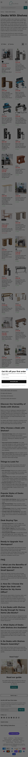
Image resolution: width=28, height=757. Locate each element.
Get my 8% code (14, 381)
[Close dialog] (26, 369)
